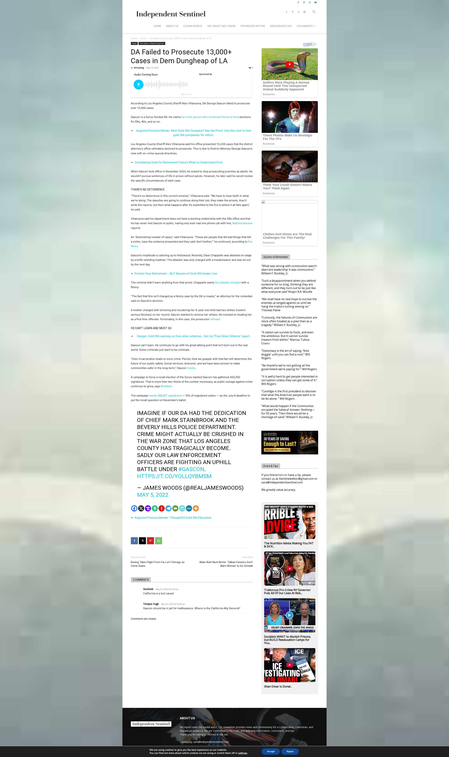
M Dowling (139, 67)
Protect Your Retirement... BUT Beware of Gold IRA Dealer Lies (176, 273)
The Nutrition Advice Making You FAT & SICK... (289, 545)
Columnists (305, 26)
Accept (271, 751)
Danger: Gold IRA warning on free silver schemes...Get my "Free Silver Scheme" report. (193, 336)
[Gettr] (162, 508)
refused (215, 319)
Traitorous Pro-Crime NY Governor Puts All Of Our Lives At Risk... (287, 591)
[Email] (175, 508)
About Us (172, 26)
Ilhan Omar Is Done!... (278, 686)
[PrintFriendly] (182, 508)
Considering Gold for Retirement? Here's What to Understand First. (179, 162)
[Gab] (155, 508)
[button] (314, 12)
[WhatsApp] (158, 540)
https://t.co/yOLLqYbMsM (174, 476)
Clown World (192, 26)
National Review (242, 223)
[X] (309, 2)
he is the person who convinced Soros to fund (210, 117)
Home (157, 26)
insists (191, 368)
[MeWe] (189, 508)
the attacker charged (227, 282)
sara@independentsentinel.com (211, 741)
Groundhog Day (281, 26)
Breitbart (166, 386)
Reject (290, 751)
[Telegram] (168, 508)
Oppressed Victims (252, 26)
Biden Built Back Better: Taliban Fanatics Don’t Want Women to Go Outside (226, 564)
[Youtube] (315, 2)
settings (242, 753)
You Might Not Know (221, 26)
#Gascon (191, 469)
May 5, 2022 (153, 494)
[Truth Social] (148, 508)
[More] (196, 508)
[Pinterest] (304, 2)
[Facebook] (298, 2)
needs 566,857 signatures (164, 395)
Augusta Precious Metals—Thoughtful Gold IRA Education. (173, 517)
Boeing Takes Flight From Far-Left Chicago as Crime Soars (158, 564)
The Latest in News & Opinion (152, 43)
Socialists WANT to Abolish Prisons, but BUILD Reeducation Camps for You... (287, 639)
